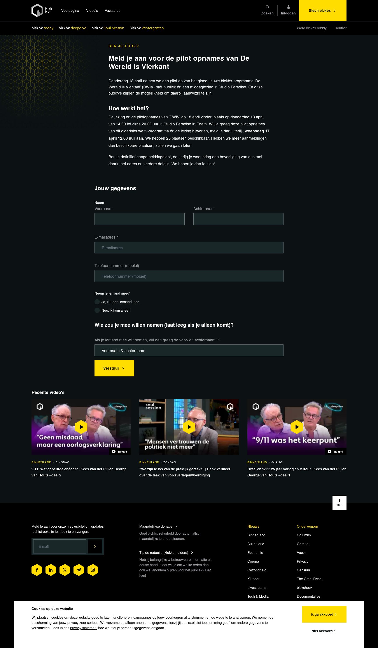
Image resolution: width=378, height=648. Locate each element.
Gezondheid (256, 569)
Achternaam (204, 208)
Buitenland (255, 543)
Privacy (302, 561)
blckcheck (304, 587)
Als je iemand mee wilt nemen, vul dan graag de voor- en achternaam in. (157, 339)
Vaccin (302, 552)
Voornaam (103, 208)
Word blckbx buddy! (312, 27)
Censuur (303, 569)
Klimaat (253, 578)
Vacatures (112, 10)
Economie (255, 552)
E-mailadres (106, 237)
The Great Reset (309, 578)
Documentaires (308, 596)
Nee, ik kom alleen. (116, 310)
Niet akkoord (322, 630)
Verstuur (111, 368)
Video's (92, 10)
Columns (304, 534)
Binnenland (256, 534)
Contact (340, 27)
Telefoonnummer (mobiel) (116, 265)
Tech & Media (258, 596)
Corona (253, 561)
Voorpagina (70, 10)
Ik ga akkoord (322, 614)
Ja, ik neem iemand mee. (121, 301)
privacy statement (83, 627)
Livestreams (256, 587)
